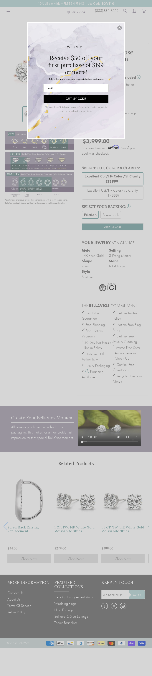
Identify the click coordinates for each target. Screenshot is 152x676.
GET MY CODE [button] (76, 98)
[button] (119, 27)
